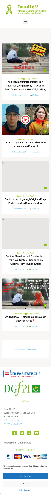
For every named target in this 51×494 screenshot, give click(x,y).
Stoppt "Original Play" (29, 79)
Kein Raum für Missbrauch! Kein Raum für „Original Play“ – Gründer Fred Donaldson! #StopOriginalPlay (25, 85)
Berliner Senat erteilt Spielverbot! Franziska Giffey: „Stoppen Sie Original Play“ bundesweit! (25, 260)
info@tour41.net (12, 420)
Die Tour (17, 79)
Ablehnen (25, 484)
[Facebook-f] (14, 433)
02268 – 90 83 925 (13, 424)
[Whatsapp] (29, 433)
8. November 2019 (19, 152)
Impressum (31, 349)
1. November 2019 (19, 209)
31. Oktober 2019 (19, 269)
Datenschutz (20, 349)
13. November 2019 (19, 95)
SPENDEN (25, 353)
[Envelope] (36, 433)
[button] (25, 22)
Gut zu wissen (17, 314)
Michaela (35, 95)
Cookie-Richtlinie (24, 490)
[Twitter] (22, 433)
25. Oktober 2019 (19, 326)
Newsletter (25, 345)
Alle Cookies (25, 476)
